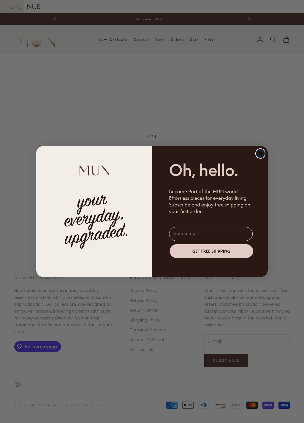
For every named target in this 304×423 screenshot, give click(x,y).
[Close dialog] (260, 153)
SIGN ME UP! (211, 250)
